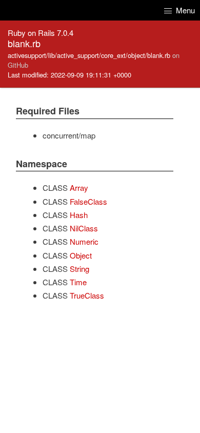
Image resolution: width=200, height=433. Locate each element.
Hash (79, 214)
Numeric (84, 241)
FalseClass (88, 201)
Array (79, 187)
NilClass (84, 228)
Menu (184, 10)
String (79, 268)
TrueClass (87, 295)
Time (78, 282)
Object (81, 255)
